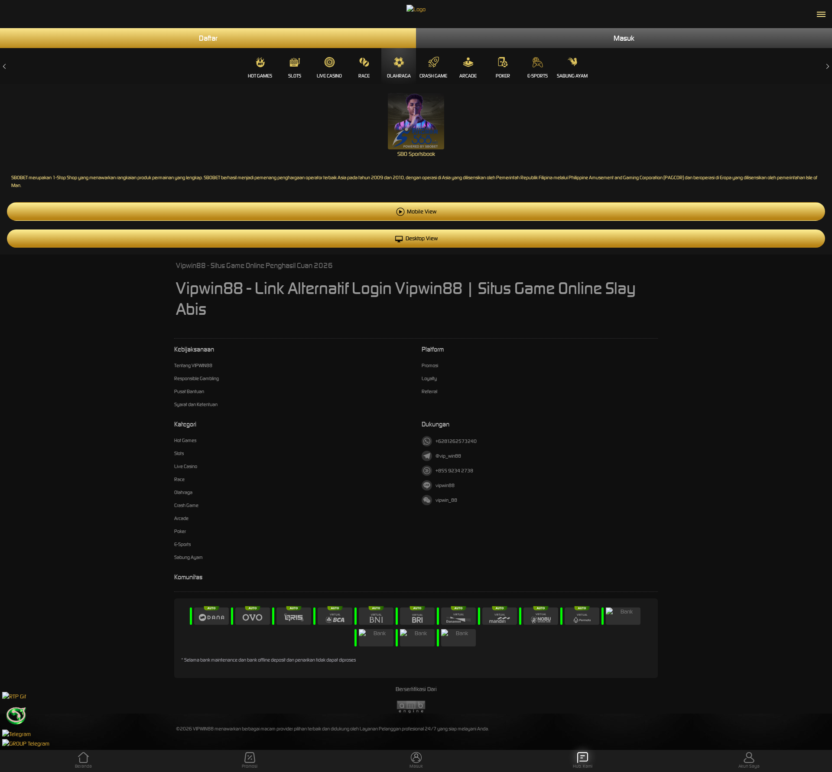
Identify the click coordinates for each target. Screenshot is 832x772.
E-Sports (537, 76)
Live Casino (329, 76)
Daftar (208, 38)
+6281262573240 (456, 441)
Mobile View (421, 211)
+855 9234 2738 (454, 471)
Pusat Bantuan (189, 391)
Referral (429, 391)
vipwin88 (445, 485)
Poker (503, 76)
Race (364, 76)
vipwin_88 (446, 500)
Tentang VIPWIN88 (193, 365)
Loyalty (429, 378)
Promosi (430, 365)
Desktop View (422, 238)
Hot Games (260, 76)
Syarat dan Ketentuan (196, 404)
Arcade (468, 76)
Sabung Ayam (572, 76)
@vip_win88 (448, 456)
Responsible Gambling (196, 378)
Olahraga (399, 76)
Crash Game (433, 76)
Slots (294, 76)
